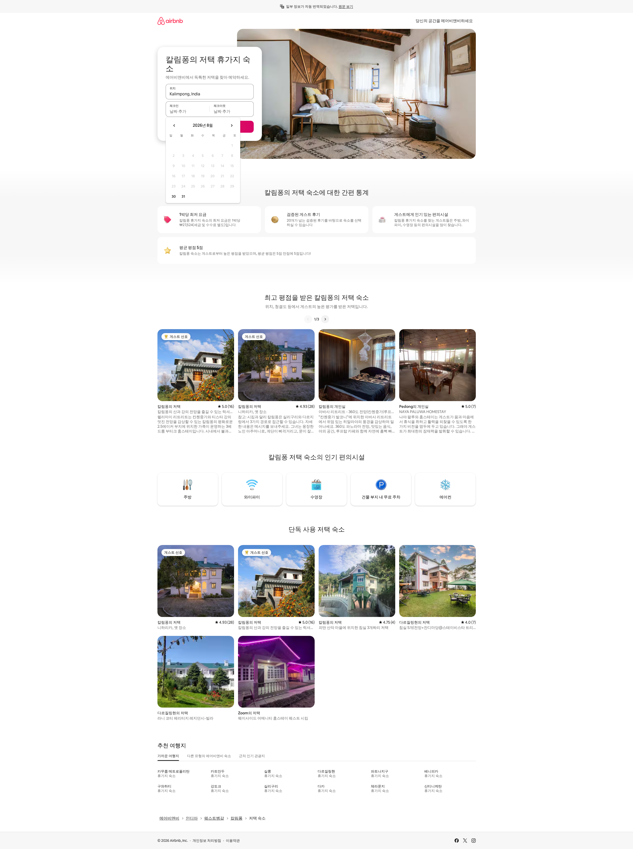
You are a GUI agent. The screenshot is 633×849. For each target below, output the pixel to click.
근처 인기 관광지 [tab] (252, 756)
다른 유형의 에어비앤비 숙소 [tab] (209, 756)
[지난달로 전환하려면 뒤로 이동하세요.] (174, 125)
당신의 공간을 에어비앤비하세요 (444, 20)
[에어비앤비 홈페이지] (170, 21)
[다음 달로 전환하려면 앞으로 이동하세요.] (231, 125)
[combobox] (210, 94)
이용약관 (233, 840)
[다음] (325, 319)
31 (183, 196)
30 (174, 196)
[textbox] (188, 111)
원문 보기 (346, 6)
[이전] (308, 319)
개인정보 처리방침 (207, 840)
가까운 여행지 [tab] (168, 756)
